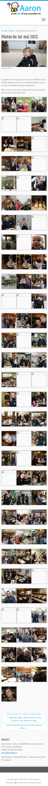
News (11, 30)
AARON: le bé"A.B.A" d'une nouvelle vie (27, 779)
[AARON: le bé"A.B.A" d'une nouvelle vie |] (24, 8)
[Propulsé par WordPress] (16, 782)
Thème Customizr (35, 783)
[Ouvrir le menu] (44, 20)
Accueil (4, 30)
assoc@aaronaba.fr (9, 752)
